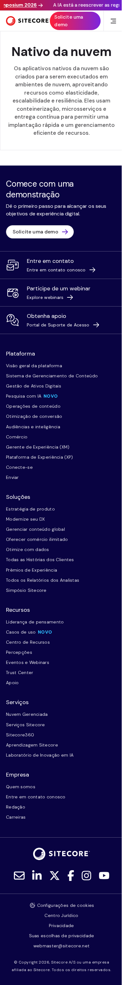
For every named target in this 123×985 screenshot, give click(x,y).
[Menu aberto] (113, 21)
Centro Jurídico (61, 915)
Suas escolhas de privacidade (61, 936)
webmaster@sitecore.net (61, 946)
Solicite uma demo (68, 21)
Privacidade (61, 925)
